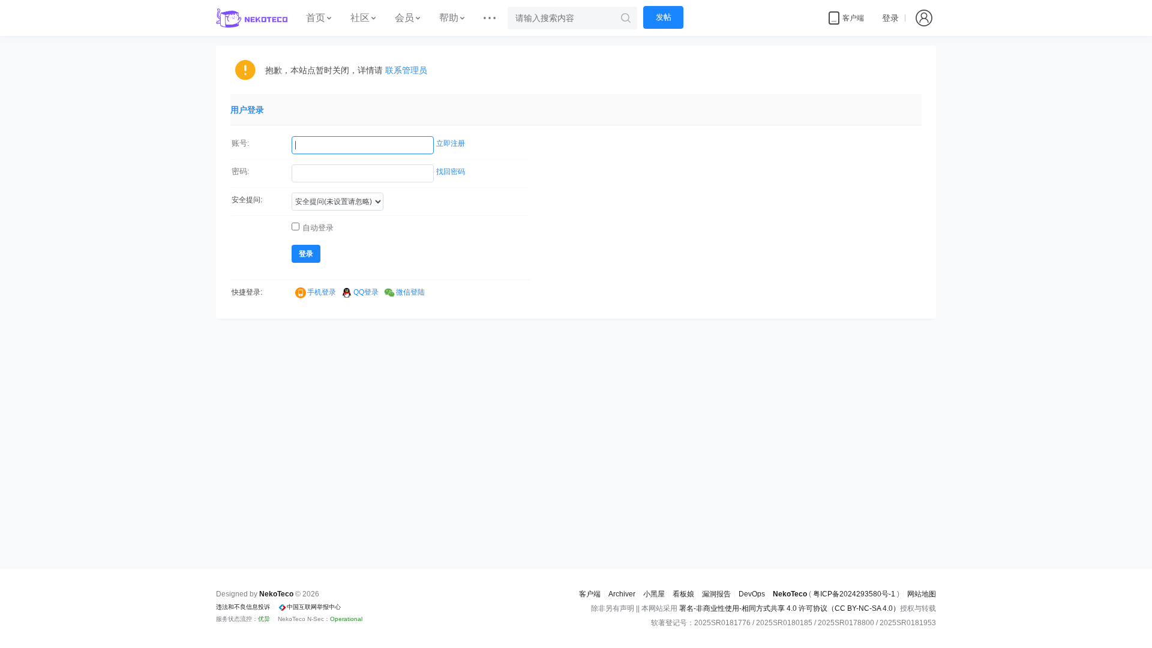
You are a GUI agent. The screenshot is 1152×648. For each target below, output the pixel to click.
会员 (404, 18)
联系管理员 (406, 70)
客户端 (590, 594)
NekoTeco (790, 594)
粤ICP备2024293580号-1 (854, 594)
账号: (241, 143)
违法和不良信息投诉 (243, 607)
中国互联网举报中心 (314, 607)
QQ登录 (366, 292)
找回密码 (450, 171)
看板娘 (683, 594)
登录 (890, 18)
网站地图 (921, 594)
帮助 (448, 18)
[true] (625, 18)
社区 (360, 18)
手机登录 (321, 292)
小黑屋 (654, 594)
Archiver (621, 594)
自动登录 (318, 227)
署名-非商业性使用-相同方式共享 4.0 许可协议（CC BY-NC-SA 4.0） (789, 608)
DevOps (752, 594)
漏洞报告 (716, 594)
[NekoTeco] (251, 18)
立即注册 (450, 143)
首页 (315, 18)
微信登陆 (410, 292)
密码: (241, 171)
